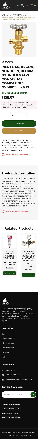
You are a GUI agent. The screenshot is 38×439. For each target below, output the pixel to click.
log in (24, 105)
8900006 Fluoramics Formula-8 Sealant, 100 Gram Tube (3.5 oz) (9, 255)
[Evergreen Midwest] (6, 5)
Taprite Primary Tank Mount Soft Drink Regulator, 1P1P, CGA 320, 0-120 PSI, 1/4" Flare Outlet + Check (28, 256)
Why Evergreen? (8, 343)
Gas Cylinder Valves (15, 14)
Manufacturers (8, 348)
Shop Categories (8, 338)
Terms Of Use (26, 436)
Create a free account (11, 105)
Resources (6, 352)
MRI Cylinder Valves (23, 16)
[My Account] (27, 5)
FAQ (3, 357)
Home (3, 14)
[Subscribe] (33, 394)
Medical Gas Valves (8, 16)
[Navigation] (35, 5)
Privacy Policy (14, 436)
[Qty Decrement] (12, 115)
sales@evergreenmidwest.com (19, 379)
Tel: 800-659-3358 (13, 375)
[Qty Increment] (25, 115)
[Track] (22, 5)
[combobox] (25, 10)
